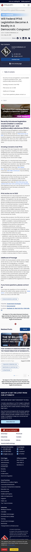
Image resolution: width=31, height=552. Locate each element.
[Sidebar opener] (28, 5)
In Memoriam (4, 473)
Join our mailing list (14, 1)
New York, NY (20, 460)
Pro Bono (3, 471)
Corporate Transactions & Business (10, 487)
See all (25, 329)
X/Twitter (21, 454)
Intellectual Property (6, 494)
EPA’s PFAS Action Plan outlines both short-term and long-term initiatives (15, 183)
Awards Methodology (8, 443)
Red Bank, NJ (10, 308)
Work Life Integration (6, 476)
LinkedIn (21, 449)
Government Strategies (14, 304)
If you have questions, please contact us (14, 94)
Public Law (4, 501)
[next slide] (28, 375)
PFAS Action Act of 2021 (9, 88)
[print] (26, 38)
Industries (4, 437)
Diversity (3, 469)
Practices (19, 434)
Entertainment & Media (7, 516)
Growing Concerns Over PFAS (11, 84)
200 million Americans (13, 170)
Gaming (3, 519)
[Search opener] (24, 5)
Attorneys (4, 434)
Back (5, 100)
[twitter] (20, 38)
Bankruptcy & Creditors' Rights (9, 482)
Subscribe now (10, 422)
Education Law (5, 489)
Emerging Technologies (7, 514)
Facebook (22, 451)
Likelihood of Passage (9, 91)
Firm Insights (14, 9)
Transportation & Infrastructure (9, 526)
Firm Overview (5, 440)
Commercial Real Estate (7, 484)
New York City (19, 308)
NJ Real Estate (6, 370)
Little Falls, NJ (20, 462)
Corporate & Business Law (10, 364)
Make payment (25, 1)
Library (8, 9)
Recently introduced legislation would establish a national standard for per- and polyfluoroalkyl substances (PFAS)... (16, 79)
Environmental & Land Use (10, 299)
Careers (18, 437)
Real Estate (4, 523)
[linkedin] (23, 38)
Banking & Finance (6, 509)
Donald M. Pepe (9, 361)
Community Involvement (4, 465)
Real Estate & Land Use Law (10, 367)
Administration (5, 462)
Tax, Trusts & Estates (6, 503)
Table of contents (9, 72)
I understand (14, 549)
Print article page (16, 63)
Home (2, 9)
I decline (4, 549)
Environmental (11, 306)
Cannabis (3, 512)
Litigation (3, 498)
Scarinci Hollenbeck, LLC (11, 32)
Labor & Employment (7, 496)
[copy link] (29, 38)
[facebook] (18, 38)
